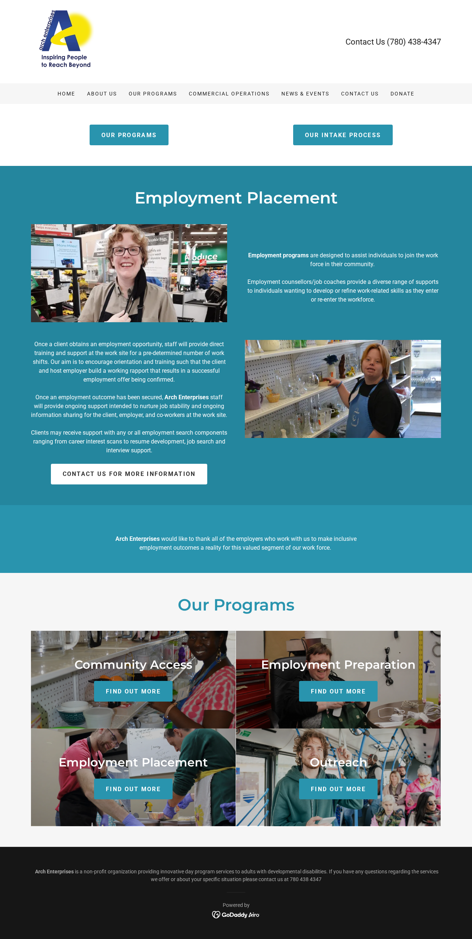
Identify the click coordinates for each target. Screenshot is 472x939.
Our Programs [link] (153, 94)
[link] (67, 41)
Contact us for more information (129, 473)
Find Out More (338, 789)
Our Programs (129, 135)
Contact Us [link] (360, 94)
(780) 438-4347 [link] (414, 41)
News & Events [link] (305, 94)
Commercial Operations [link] (229, 94)
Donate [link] (402, 94)
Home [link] (66, 94)
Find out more (133, 691)
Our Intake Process (343, 135)
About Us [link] (102, 94)
